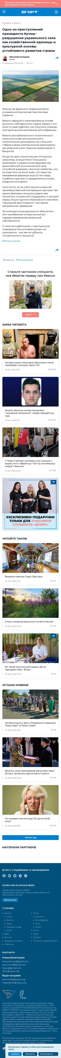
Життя (9, 930)
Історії (9, 917)
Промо (38, 927)
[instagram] (9, 877)
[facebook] (4, 877)
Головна (6, 23)
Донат (28, 315)
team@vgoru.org (10, 971)
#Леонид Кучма (24, 260)
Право (9, 924)
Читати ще (30, 837)
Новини (7, 913)
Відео (6, 934)
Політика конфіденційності (45, 941)
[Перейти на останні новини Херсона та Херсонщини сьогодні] (30, 12)
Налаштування (46, 1054)
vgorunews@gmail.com (14, 964)
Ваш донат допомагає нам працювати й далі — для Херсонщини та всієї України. (30, 3)
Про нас (8, 937)
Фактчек (10, 920)
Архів (35, 934)
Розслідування (42, 920)
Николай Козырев (19, 57)
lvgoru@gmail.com (11, 968)
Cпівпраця (9, 944)
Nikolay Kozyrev (11, 241)
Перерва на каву (13, 927)
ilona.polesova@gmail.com (15, 961)
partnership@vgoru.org (13, 979)
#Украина (8, 260)
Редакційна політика (13, 941)
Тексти (36, 913)
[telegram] (20, 877)
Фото (37, 924)
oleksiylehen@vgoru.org (14, 982)
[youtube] (15, 877)
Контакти (37, 937)
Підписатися (10, 900)
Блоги (17, 23)
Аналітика (39, 917)
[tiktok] (26, 877)
